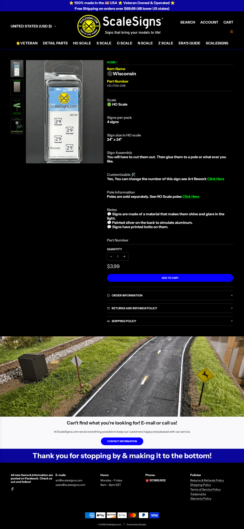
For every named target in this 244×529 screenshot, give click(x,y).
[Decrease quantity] (111, 256)
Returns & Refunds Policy (207, 480)
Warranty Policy (200, 498)
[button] (29, 112)
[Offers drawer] (231, 31)
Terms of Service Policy (205, 489)
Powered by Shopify (136, 524)
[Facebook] (12, 489)
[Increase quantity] (124, 256)
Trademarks (198, 494)
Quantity (114, 249)
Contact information (122, 441)
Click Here (215, 179)
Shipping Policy (200, 485)
